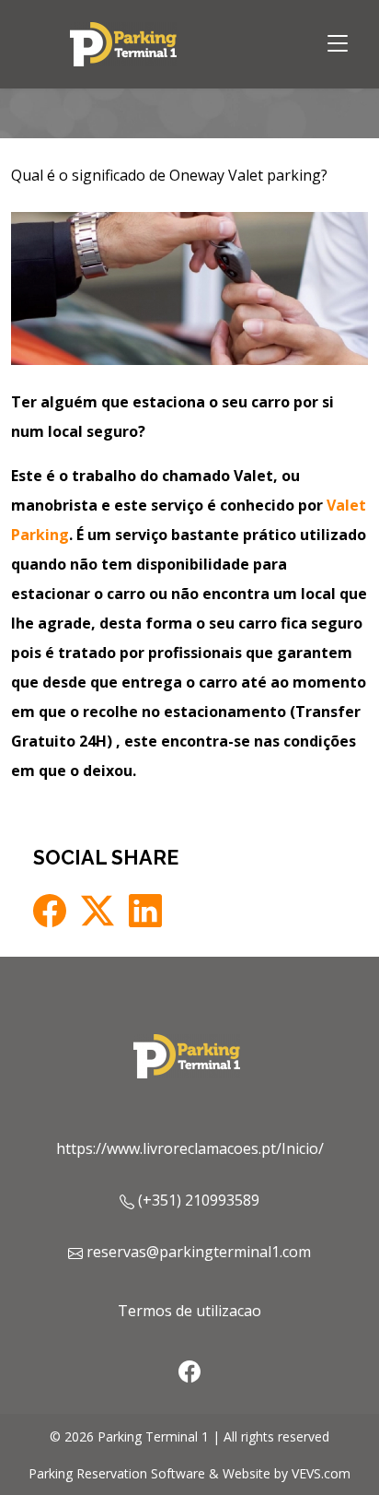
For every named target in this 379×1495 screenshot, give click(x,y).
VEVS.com (321, 1473)
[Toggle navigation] (337, 44)
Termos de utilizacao (189, 1311)
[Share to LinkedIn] (145, 910)
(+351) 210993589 (198, 1200)
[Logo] (126, 41)
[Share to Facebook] (49, 910)
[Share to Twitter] (97, 910)
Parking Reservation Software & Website (149, 1473)
